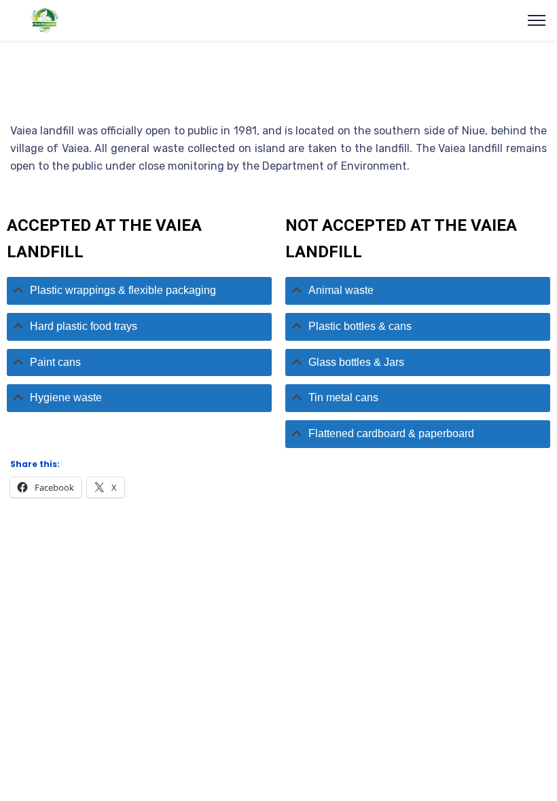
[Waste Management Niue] (42, 19)
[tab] (139, 291)
